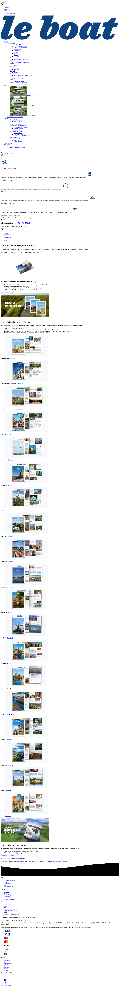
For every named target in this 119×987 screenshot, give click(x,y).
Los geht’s (6, 118)
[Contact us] (2, 158)
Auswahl (6, 240)
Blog (5, 885)
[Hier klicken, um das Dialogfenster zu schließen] (2, 229)
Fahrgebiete (7, 42)
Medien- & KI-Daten (9, 909)
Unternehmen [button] (4, 902)
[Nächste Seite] (4, 219)
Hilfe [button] (2, 889)
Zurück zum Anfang (6, 985)
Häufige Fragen (8, 895)
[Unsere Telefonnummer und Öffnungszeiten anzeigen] (2, 155)
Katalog (6, 882)
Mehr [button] (2, 878)
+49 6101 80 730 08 (25, 223)
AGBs (5, 912)
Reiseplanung (7, 234)
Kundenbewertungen (9, 880)
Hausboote (6, 85)
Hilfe (5, 12)
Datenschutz (7, 896)
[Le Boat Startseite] (59, 39)
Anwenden (3, 2)
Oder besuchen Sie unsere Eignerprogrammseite (13, 858)
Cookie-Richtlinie (8, 897)
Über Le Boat (7, 904)
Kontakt (6, 893)
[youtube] (5, 980)
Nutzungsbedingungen (9, 899)
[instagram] (4, 978)
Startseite (6, 233)
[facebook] (5, 976)
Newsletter (6, 7)
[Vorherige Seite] (2, 219)
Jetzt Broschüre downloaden (8, 855)
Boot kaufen (7, 144)
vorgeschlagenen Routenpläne (60, 861)
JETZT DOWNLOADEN (7, 292)
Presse (5, 907)
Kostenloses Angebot (10, 13)
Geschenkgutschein (9, 886)
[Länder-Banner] (2, 4)
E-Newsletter (7, 883)
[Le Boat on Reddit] (5, 983)
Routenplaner (7, 237)
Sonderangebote (8, 143)
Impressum (6, 892)
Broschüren (7, 9)
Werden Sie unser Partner (10, 910)
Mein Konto (7, 10)
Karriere (6, 906)
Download (12, 358)
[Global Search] (2, 151)
